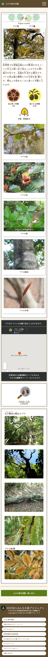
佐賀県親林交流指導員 (11, 634)
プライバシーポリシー (11, 648)
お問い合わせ (8, 653)
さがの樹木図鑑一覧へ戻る (24, 593)
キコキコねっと (9, 629)
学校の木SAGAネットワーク (13, 624)
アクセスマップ (9, 644)
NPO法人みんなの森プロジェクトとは (16, 639)
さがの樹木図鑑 (9, 619)
